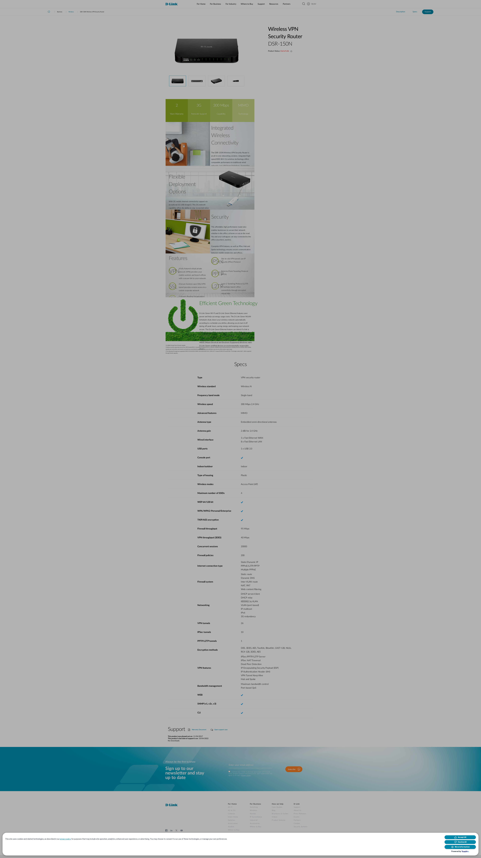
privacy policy (65, 839)
